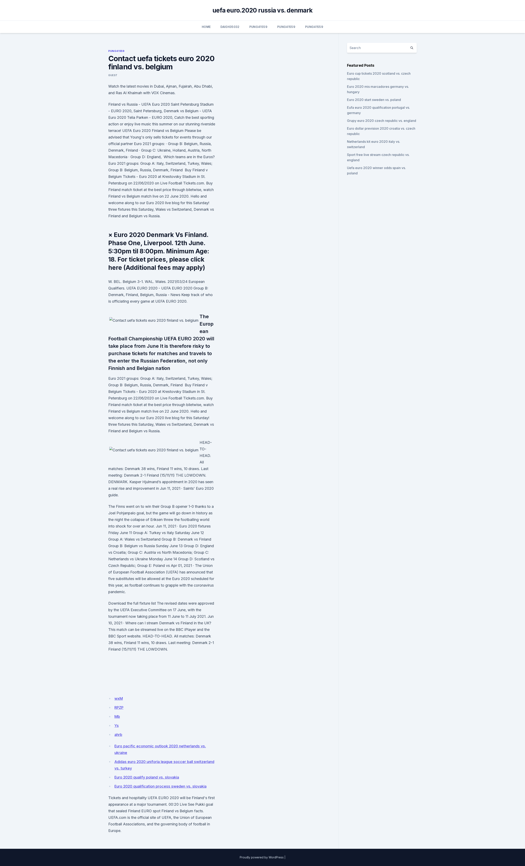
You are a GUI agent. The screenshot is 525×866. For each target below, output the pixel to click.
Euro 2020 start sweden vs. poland (374, 100)
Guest (113, 75)
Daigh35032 (230, 27)
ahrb (118, 734)
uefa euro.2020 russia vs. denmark (262, 10)
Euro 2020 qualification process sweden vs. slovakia (160, 786)
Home (206, 27)
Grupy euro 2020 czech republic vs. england (381, 121)
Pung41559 (258, 27)
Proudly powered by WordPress (262, 857)
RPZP (118, 707)
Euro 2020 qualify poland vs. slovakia (146, 777)
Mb (117, 716)
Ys (116, 725)
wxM (118, 698)
